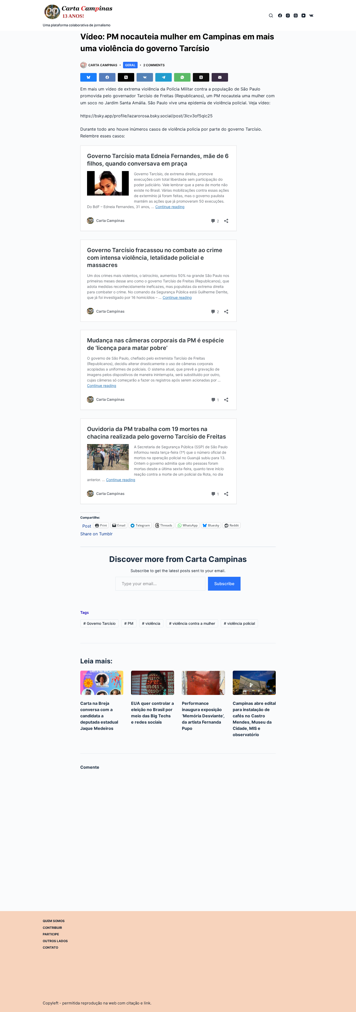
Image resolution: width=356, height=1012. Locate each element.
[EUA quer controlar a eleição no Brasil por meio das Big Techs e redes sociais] (152, 683)
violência (151, 623)
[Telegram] (163, 77)
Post (86, 525)
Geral (130, 65)
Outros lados (55, 941)
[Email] (220, 77)
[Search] (271, 15)
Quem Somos (54, 921)
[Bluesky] (88, 77)
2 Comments (154, 65)
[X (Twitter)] (126, 77)
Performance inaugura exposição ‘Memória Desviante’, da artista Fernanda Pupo (203, 716)
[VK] (311, 15)
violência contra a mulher (192, 623)
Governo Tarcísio (99, 623)
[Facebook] (280, 15)
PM (128, 623)
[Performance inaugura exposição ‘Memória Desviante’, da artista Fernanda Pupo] (203, 683)
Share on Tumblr (96, 533)
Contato (50, 947)
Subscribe (224, 583)
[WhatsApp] (182, 77)
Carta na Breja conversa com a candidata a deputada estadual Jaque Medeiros (99, 716)
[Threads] (296, 15)
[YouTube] (303, 15)
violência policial (239, 623)
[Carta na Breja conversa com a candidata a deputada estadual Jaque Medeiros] (101, 683)
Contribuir (52, 928)
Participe (51, 934)
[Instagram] (288, 15)
